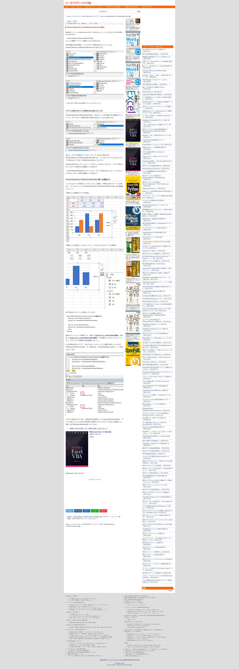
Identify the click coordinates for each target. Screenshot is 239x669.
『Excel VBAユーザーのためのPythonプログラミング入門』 (140, 651)
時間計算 (77, 627)
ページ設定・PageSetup (87, 604)
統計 (111, 627)
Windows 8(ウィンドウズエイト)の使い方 (136, 637)
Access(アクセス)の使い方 (131, 615)
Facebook (78, 510)
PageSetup (96, 638)
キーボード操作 (88, 616)
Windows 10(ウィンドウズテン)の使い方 (157, 637)
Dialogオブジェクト (104, 638)
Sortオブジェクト (79, 635)
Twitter (70, 510)
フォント (89, 608)
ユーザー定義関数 (102, 637)
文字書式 (83, 600)
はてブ (86, 510)
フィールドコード (93, 598)
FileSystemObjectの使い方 (131, 597)
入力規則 (71, 646)
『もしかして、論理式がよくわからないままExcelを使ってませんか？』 (85, 655)
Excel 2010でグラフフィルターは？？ (85, 518)
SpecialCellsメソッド (74, 645)
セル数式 (93, 646)
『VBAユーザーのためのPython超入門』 (135, 652)
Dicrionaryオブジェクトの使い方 (147, 597)
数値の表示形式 (80, 622)
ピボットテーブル (92, 637)
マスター (157, 609)
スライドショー (147, 613)
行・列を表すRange (85, 645)
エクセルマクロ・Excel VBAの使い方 (82, 16)
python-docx (139, 646)
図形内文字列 (81, 638)
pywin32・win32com (155, 646)
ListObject (71, 635)
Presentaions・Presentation (133, 609)
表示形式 (93, 645)
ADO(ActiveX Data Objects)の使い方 (156, 615)
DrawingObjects (89, 638)
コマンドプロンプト (155, 633)
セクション (96, 604)
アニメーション (156, 613)
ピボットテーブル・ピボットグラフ (81, 617)
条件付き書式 (72, 622)
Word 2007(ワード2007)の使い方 (134, 624)
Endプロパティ (81, 643)
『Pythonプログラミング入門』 (93, 7)
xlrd (139, 645)
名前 (77, 614)
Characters (106, 635)
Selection (85, 606)
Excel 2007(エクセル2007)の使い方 (152, 624)
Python (126, 643)
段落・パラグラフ (73, 608)
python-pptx (146, 646)
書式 (128, 605)
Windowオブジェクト (98, 608)
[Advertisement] (95, 493)
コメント (84, 646)
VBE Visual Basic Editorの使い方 (133, 596)
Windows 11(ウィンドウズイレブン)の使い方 (137, 638)
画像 (154, 611)
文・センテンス (82, 608)
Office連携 (71, 609)
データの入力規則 (95, 617)
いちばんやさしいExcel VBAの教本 (106, 335)
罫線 (89, 646)
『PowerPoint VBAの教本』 (113, 7)
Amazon (92, 436)
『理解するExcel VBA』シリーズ (75, 654)
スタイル (90, 606)
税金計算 (103, 627)
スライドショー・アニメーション (138, 605)
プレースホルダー (140, 611)
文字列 (94, 627)
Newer (69, 21)
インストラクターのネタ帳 (78, 3)
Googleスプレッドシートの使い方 (133, 601)
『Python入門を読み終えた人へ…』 (134, 655)
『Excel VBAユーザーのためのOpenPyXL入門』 (137, 654)
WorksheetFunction (73, 637)
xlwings (135, 645)
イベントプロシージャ (89, 632)
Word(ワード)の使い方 (72, 596)
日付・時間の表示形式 (90, 622)
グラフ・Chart (99, 16)
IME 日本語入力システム (133, 633)
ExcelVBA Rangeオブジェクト (74, 641)
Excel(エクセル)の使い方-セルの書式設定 (77, 620)
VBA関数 (80, 632)
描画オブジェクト (90, 600)
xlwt (142, 645)
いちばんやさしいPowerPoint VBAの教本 (83, 338)
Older (75, 21)
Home (67, 7)
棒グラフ (76, 616)
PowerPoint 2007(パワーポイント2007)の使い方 (138, 625)
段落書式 (77, 600)
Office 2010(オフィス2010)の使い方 (134, 630)
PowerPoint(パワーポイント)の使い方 (134, 602)
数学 (107, 627)
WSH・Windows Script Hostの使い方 (134, 599)
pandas (150, 645)
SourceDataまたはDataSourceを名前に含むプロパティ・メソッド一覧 (96, 516)
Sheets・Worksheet (98, 633)
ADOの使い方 (145, 596)
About (72, 7)
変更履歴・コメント (102, 609)
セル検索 (99, 646)
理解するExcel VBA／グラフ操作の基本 (100, 432)
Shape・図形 (93, 609)
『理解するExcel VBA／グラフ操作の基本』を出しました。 (89, 428)
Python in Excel (157, 645)
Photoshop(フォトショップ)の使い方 (148, 649)
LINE (94, 510)
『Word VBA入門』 (147, 7)
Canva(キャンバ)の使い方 (131, 649)
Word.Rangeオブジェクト (75, 606)
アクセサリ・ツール (144, 633)
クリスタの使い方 (162, 649)
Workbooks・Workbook (87, 633)
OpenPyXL (129, 645)
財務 (99, 627)
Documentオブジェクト (74, 604)
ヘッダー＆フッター (105, 604)
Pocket (103, 510)
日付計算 (71, 627)
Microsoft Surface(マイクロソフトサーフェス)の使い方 (140, 640)
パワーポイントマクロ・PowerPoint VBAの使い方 (137, 607)
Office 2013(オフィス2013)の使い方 (153, 630)
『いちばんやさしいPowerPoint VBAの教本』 (78, 650)
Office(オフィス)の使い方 (131, 617)
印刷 (73, 600)
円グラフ (81, 616)
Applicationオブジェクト (74, 633)
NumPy (146, 645)
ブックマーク (79, 609)
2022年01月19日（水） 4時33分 (76, 23)
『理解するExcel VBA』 (131, 7)
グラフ (71, 616)
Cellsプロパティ (73, 643)
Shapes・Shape (73, 638)
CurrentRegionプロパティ (101, 643)
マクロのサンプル (99, 632)
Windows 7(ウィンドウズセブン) (134, 635)
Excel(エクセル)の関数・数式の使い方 (76, 624)
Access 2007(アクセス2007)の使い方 (136, 627)
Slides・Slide (151, 609)
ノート (141, 613)
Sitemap (78, 7)
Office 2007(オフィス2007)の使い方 (134, 621)
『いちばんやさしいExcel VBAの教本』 (77, 649)
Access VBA (142, 615)
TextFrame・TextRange (132, 613)
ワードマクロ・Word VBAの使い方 (75, 602)
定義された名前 (83, 637)
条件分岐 (71, 632)
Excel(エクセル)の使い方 (73, 612)
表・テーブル (86, 609)
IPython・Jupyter (131, 646)
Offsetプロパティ (90, 643)
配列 (76, 632)
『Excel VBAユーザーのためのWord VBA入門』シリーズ (81, 652)
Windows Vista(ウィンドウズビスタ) (152, 635)
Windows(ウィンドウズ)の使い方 (133, 631)
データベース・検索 (84, 614)
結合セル (104, 646)
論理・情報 (82, 627)
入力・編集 (72, 598)
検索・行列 (89, 627)
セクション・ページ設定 (81, 598)
